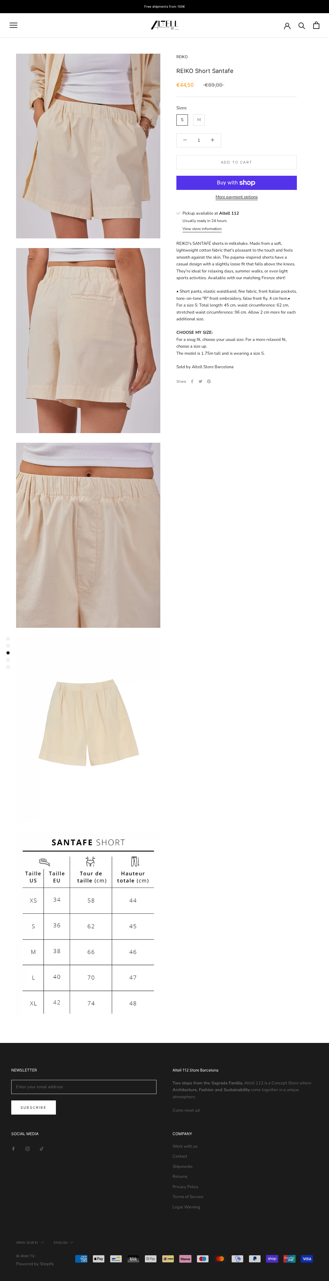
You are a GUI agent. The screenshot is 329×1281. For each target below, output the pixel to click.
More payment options (237, 197)
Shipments (182, 1167)
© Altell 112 (25, 1256)
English (60, 1242)
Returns (180, 1176)
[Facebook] (192, 381)
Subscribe (34, 1107)
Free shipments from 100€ (164, 6)
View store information (202, 228)
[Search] (301, 25)
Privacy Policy (186, 1187)
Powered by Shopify (35, 1264)
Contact (180, 1156)
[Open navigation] (13, 25)
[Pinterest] (209, 381)
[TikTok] (42, 1148)
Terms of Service (188, 1197)
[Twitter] (200, 381)
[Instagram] (27, 1148)
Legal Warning (186, 1207)
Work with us (185, 1146)
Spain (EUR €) (27, 1242)
